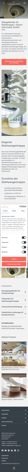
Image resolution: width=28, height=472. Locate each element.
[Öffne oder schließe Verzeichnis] (24, 410)
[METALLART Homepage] (14, 3)
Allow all (14, 259)
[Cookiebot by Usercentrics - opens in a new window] (19, 207)
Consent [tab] (5, 210)
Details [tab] (14, 210)
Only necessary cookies (14, 264)
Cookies (4, 460)
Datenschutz (5, 455)
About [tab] (23, 210)
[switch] (24, 242)
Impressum (5, 458)
